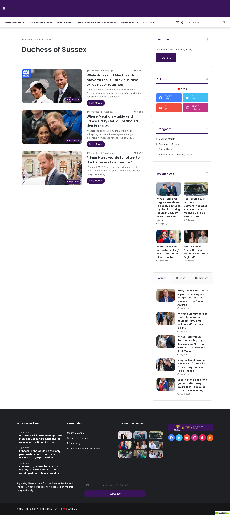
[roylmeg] (8, 8)
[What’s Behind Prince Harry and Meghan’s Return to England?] (196, 236)
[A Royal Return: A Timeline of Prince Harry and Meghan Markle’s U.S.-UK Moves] (140, 454)
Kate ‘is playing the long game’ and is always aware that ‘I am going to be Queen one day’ (192, 385)
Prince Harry (65, 22)
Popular (161, 278)
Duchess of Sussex (40, 22)
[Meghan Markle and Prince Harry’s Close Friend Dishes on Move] (156, 445)
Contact (148, 22)
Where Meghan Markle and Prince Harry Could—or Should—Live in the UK (114, 121)
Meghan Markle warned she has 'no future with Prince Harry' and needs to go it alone (192, 365)
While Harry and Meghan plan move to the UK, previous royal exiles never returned (113, 80)
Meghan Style (129, 22)
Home (27, 39)
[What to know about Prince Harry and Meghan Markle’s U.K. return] (156, 454)
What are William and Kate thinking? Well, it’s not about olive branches (168, 252)
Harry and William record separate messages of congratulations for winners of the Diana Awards (192, 297)
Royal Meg (94, 70)
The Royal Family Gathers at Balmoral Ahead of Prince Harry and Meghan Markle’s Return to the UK (195, 207)
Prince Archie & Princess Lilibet (97, 22)
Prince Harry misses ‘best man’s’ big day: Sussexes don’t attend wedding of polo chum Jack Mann (191, 344)
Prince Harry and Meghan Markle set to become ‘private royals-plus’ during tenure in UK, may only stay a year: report (168, 209)
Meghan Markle (14, 22)
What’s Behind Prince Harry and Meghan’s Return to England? (196, 252)
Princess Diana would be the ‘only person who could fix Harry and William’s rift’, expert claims (192, 321)
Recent (180, 278)
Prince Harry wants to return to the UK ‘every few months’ (113, 160)
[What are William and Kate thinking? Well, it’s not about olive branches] (168, 236)
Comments (201, 278)
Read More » (95, 103)
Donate (166, 57)
